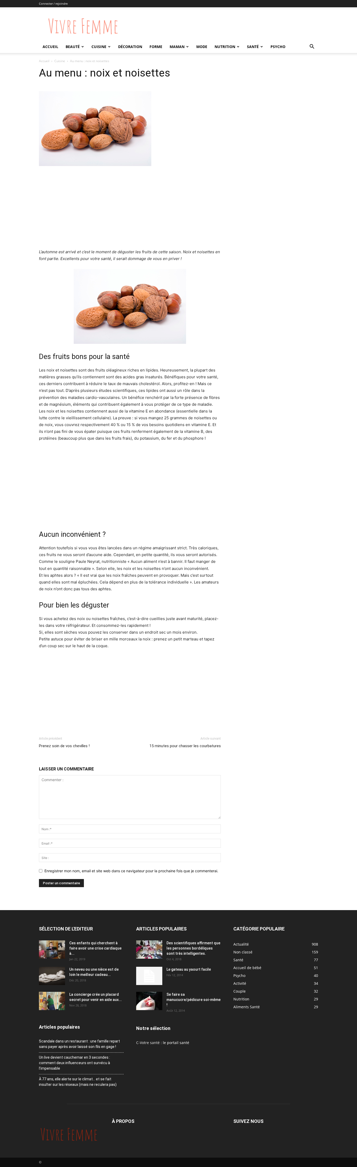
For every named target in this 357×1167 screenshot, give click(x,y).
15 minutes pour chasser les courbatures (185, 746)
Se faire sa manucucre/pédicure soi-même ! (193, 999)
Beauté (73, 46)
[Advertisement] (130, 209)
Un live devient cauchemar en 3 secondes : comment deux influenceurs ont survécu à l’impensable (74, 1062)
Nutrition (225, 46)
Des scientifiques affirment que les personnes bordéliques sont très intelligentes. (193, 948)
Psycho (277, 46)
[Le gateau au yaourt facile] (149, 976)
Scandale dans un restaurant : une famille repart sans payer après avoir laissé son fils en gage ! (79, 1044)
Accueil (50, 46)
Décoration (130, 46)
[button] (312, 47)
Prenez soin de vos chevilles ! (64, 746)
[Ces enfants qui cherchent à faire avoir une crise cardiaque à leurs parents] (52, 949)
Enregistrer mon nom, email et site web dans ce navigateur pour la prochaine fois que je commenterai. (131, 871)
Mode (201, 46)
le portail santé (176, 1042)
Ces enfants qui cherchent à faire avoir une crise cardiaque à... (95, 948)
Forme (155, 46)
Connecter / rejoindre (53, 3)
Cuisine (98, 46)
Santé (253, 46)
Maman (177, 46)
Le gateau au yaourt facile (188, 969)
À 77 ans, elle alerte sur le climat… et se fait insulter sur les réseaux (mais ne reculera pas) (78, 1082)
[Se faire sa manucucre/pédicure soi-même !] (149, 1001)
